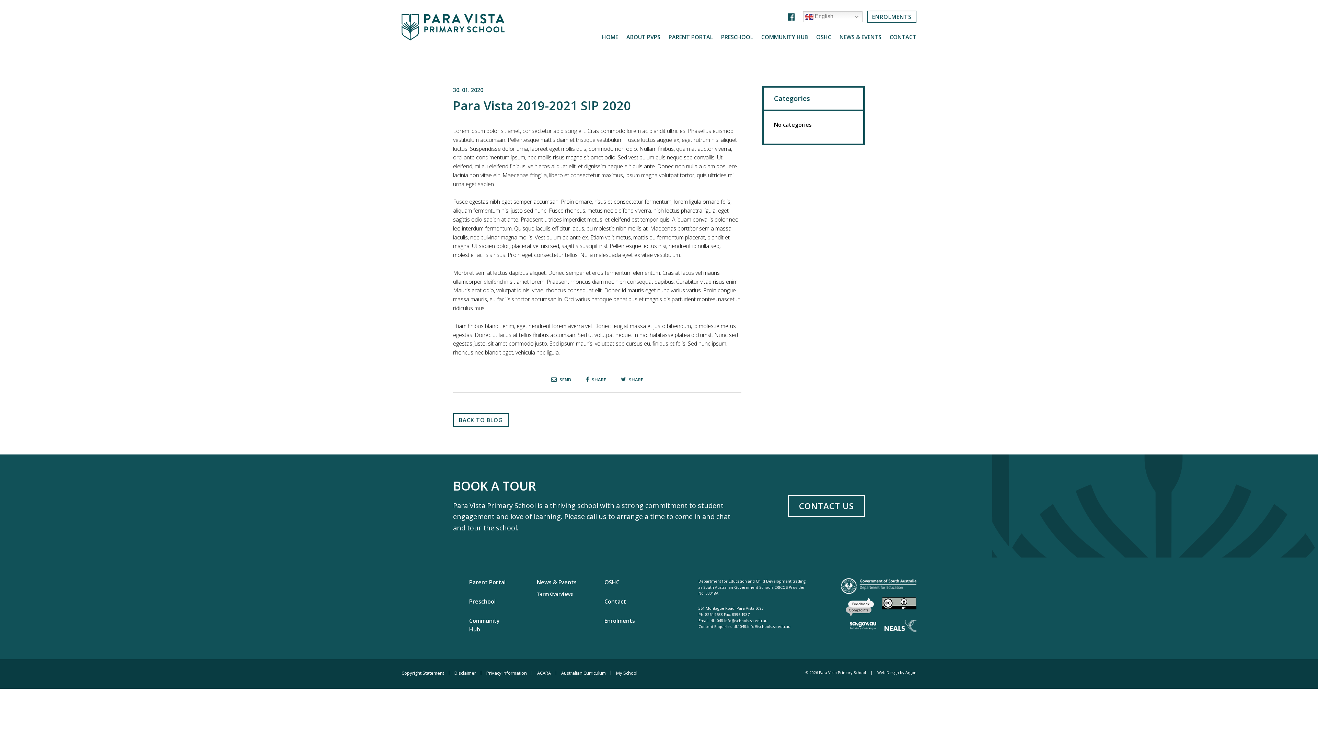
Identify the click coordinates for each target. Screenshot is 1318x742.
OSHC (823, 37)
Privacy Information (506, 673)
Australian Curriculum (583, 673)
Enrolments (892, 17)
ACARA (544, 673)
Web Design (888, 672)
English (823, 17)
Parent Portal (691, 37)
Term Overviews (555, 594)
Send (564, 379)
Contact (903, 37)
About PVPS (643, 37)
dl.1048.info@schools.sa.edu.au (738, 620)
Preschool (737, 37)
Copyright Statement (423, 673)
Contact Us (826, 505)
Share (598, 379)
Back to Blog (481, 420)
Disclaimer (465, 673)
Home (610, 37)
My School (626, 673)
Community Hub (784, 37)
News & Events (860, 37)
